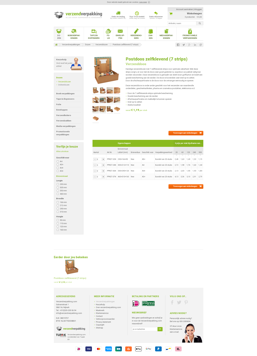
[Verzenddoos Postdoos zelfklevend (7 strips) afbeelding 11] (110, 110)
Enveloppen (120, 36)
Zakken (150, 36)
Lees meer (143, 2)
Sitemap (99, 328)
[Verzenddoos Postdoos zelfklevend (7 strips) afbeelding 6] (102, 100)
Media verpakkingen (66, 126)
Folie (108, 36)
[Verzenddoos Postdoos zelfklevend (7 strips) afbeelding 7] (110, 100)
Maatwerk (100, 310)
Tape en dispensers (93, 36)
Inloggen (198, 9)
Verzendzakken (63, 121)
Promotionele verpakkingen (190, 36)
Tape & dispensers (65, 99)
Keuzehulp (100, 304)
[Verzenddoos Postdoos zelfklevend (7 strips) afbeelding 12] (117, 110)
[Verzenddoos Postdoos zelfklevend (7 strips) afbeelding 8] (117, 100)
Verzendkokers (136, 36)
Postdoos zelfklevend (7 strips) (125, 45)
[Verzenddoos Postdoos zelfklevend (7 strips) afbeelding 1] (96, 91)
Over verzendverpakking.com (108, 307)
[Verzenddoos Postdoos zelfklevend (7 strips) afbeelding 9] (96, 110)
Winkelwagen (194, 13)
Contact (99, 316)
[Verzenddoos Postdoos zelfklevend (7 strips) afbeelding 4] (117, 91)
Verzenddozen (101, 45)
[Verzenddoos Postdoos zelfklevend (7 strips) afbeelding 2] (102, 91)
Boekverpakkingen (74, 36)
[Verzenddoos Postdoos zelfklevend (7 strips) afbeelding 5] (96, 100)
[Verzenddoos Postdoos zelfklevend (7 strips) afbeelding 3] (110, 91)
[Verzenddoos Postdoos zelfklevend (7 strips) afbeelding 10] (102, 110)
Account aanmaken (184, 9)
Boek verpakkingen (65, 93)
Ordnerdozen (63, 85)
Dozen (59, 36)
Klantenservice (102, 313)
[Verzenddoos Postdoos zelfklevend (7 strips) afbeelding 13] (96, 119)
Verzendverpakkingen (71, 45)
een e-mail (174, 332)
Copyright (100, 325)
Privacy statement (103, 322)
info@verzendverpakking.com (69, 313)
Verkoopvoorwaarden (105, 319)
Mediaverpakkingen (166, 36)
